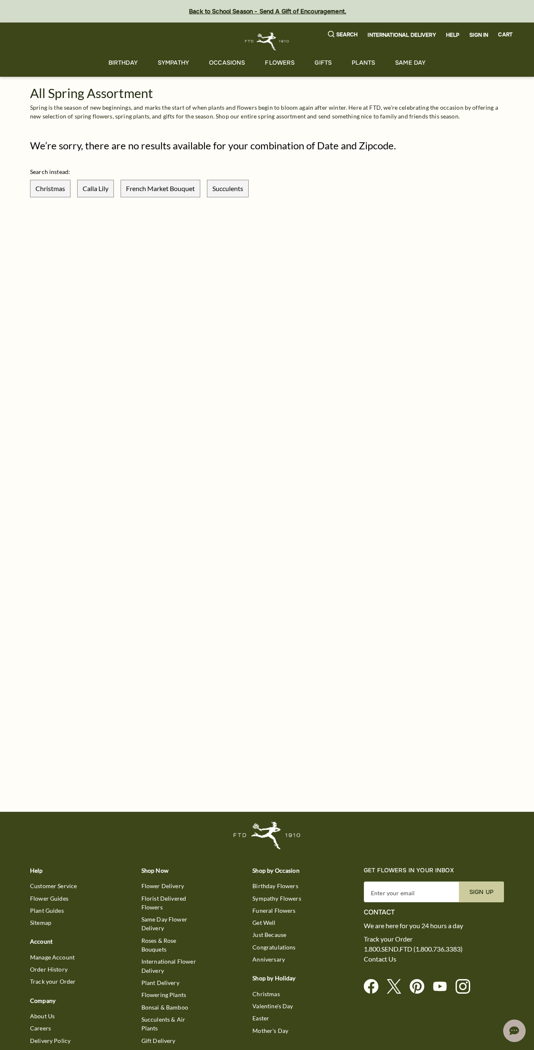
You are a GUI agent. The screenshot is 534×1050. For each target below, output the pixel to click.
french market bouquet (160, 188)
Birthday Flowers (275, 885)
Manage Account (52, 957)
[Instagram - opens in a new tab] (466, 987)
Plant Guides (47, 910)
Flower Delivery (162, 885)
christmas (50, 188)
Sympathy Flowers (276, 898)
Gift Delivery (158, 1040)
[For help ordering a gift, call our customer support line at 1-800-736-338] (267, 41)
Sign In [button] (478, 35)
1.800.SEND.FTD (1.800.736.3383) (413, 949)
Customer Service (53, 885)
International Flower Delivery (168, 966)
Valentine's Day (272, 1006)
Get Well (263, 922)
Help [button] (453, 35)
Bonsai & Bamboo (164, 1007)
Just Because (269, 934)
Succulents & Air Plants (163, 1024)
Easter (260, 1018)
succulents (227, 188)
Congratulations (273, 947)
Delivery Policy (50, 1040)
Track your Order (53, 981)
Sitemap (40, 922)
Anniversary (268, 959)
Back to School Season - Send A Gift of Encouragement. (267, 11)
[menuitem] (123, 62)
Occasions (227, 62)
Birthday (123, 62)
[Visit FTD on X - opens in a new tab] (397, 987)
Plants (363, 62)
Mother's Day (270, 1030)
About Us (42, 1016)
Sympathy (173, 62)
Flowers (280, 62)
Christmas (266, 993)
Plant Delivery (160, 982)
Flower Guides (49, 898)
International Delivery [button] (402, 35)
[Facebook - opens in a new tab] (374, 987)
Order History (49, 969)
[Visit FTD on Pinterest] (420, 987)
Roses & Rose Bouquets (158, 945)
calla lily (95, 188)
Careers (40, 1028)
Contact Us (380, 959)
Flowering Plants (163, 994)
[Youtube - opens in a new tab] (443, 987)
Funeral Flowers (273, 910)
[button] (343, 35)
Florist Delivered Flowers (163, 903)
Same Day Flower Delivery (164, 924)
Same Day (410, 62)
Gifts (323, 62)
